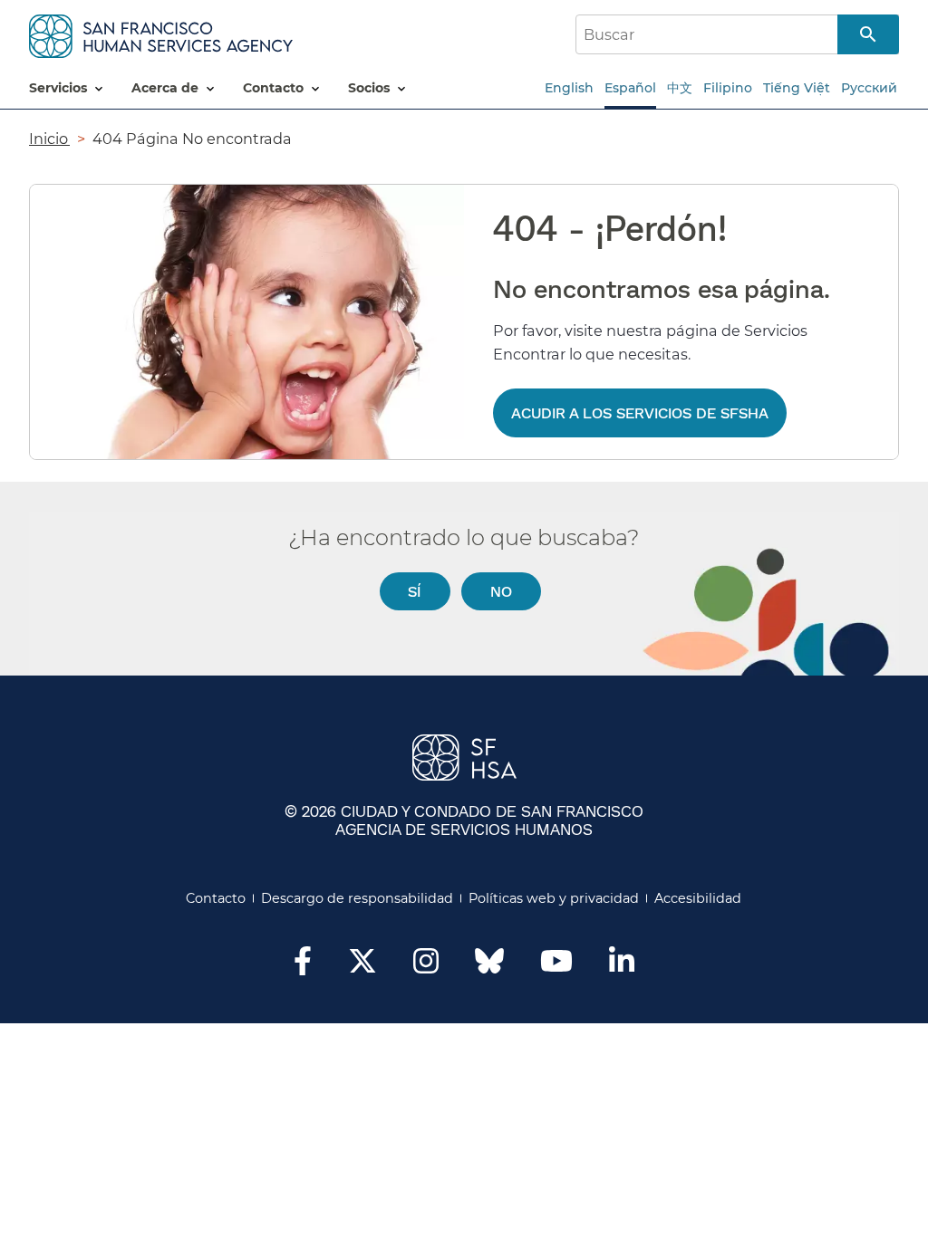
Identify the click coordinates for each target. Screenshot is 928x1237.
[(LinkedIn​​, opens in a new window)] (621, 966)
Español (630, 88)
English (569, 88)
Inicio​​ (49, 138)
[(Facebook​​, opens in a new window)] (303, 966)
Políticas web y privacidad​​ (554, 898)
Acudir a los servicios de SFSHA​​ (639, 412)
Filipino (727, 88)
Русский (869, 88)
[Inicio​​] (161, 33)
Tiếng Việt (796, 88)
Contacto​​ (216, 898)
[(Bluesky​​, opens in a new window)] (489, 970)
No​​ (501, 590)
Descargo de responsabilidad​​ (357, 898)
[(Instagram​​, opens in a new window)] (426, 966)
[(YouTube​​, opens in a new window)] (556, 966)
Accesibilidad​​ (698, 898)
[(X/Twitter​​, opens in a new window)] (362, 966)
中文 (679, 88)
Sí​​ (414, 590)
